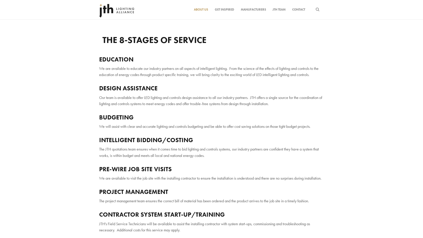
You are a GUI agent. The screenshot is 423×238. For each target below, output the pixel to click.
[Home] (116, 9)
